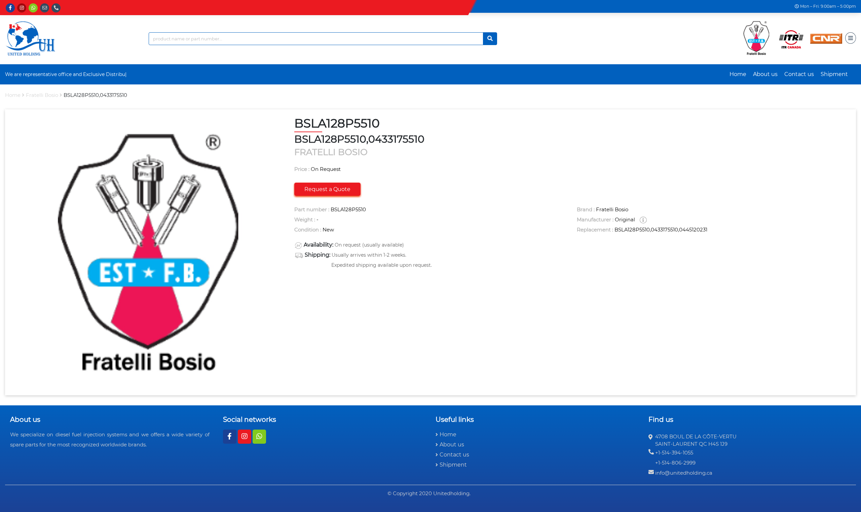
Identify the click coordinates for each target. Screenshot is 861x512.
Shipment (834, 74)
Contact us (799, 74)
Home (737, 74)
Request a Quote (327, 189)
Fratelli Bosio (42, 95)
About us (765, 74)
